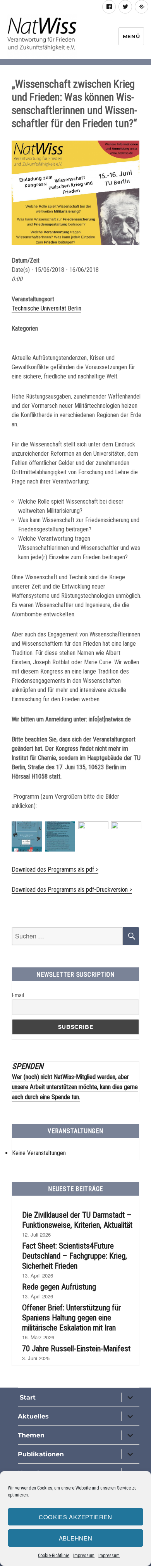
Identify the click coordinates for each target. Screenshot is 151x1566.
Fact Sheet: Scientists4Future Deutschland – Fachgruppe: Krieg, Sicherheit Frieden (74, 1256)
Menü (131, 36)
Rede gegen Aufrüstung (59, 1286)
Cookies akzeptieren (75, 1517)
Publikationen (41, 1454)
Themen (31, 1435)
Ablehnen (76, 1538)
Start (27, 1397)
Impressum (83, 1555)
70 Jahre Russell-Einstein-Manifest (76, 1348)
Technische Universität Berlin (46, 308)
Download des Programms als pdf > (55, 869)
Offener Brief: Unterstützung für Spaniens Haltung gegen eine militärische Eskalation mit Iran (71, 1317)
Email (18, 995)
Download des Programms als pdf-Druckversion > (72, 889)
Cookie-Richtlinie (53, 1555)
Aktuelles (33, 1416)
